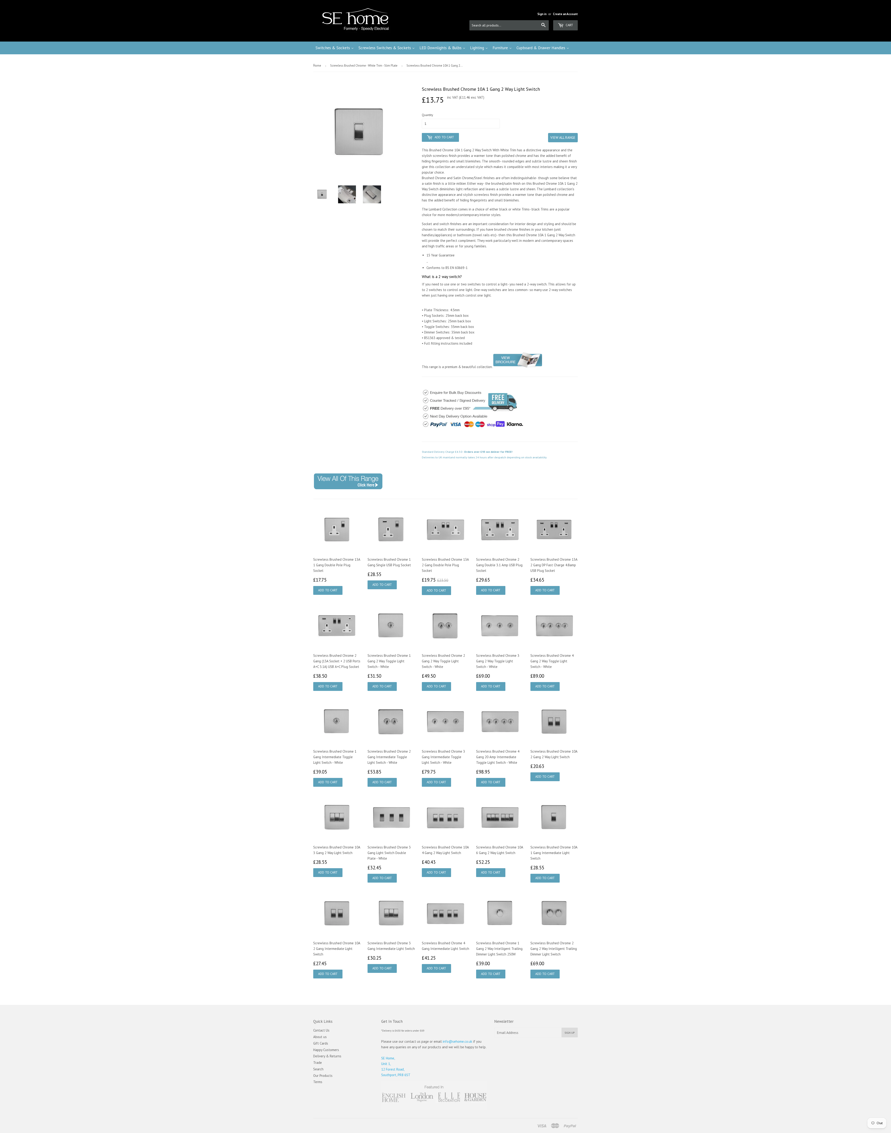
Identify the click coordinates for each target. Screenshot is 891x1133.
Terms (317, 1082)
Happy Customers (326, 1050)
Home (317, 66)
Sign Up (570, 1032)
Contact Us (321, 1030)
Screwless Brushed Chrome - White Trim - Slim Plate (363, 66)
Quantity (427, 115)
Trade (317, 1062)
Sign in (541, 14)
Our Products (323, 1075)
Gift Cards (320, 1043)
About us (320, 1037)
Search (318, 1069)
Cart (569, 25)
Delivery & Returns (327, 1056)
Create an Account (565, 14)
